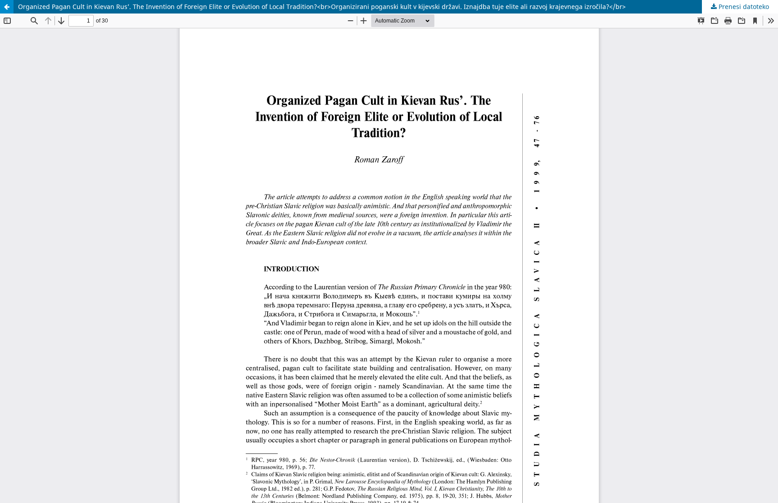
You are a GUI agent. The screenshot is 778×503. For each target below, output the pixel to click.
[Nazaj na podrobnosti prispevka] (7, 7)
